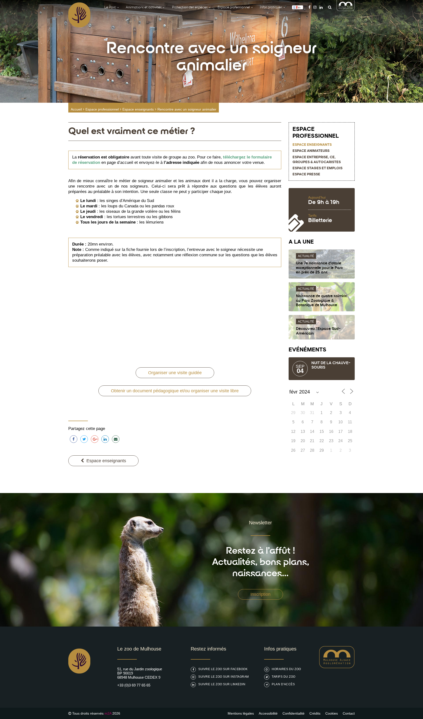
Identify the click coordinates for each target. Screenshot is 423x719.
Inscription (260, 594)
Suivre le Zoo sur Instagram (223, 676)
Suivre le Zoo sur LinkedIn (221, 684)
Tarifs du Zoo (283, 676)
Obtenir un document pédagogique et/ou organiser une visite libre (175, 390)
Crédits (314, 713)
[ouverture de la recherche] (328, 7)
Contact (349, 713)
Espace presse (306, 174)
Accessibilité (268, 713)
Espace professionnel (102, 109)
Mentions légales (241, 713)
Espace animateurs (311, 151)
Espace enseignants (138, 109)
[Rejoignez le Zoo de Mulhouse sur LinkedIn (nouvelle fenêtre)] (321, 7)
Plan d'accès (283, 684)
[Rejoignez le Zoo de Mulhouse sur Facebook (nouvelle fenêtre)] (309, 7)
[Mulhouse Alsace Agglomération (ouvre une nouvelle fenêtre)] (346, 9)
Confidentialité (293, 713)
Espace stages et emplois (317, 168)
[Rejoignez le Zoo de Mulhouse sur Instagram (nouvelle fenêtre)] (315, 7)
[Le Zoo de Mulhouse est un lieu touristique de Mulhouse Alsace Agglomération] (337, 666)
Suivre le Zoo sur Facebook (222, 669)
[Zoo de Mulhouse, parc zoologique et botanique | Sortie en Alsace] (79, 686)
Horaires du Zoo (286, 669)
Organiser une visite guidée (175, 372)
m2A (108, 713)
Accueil (76, 109)
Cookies (331, 713)
